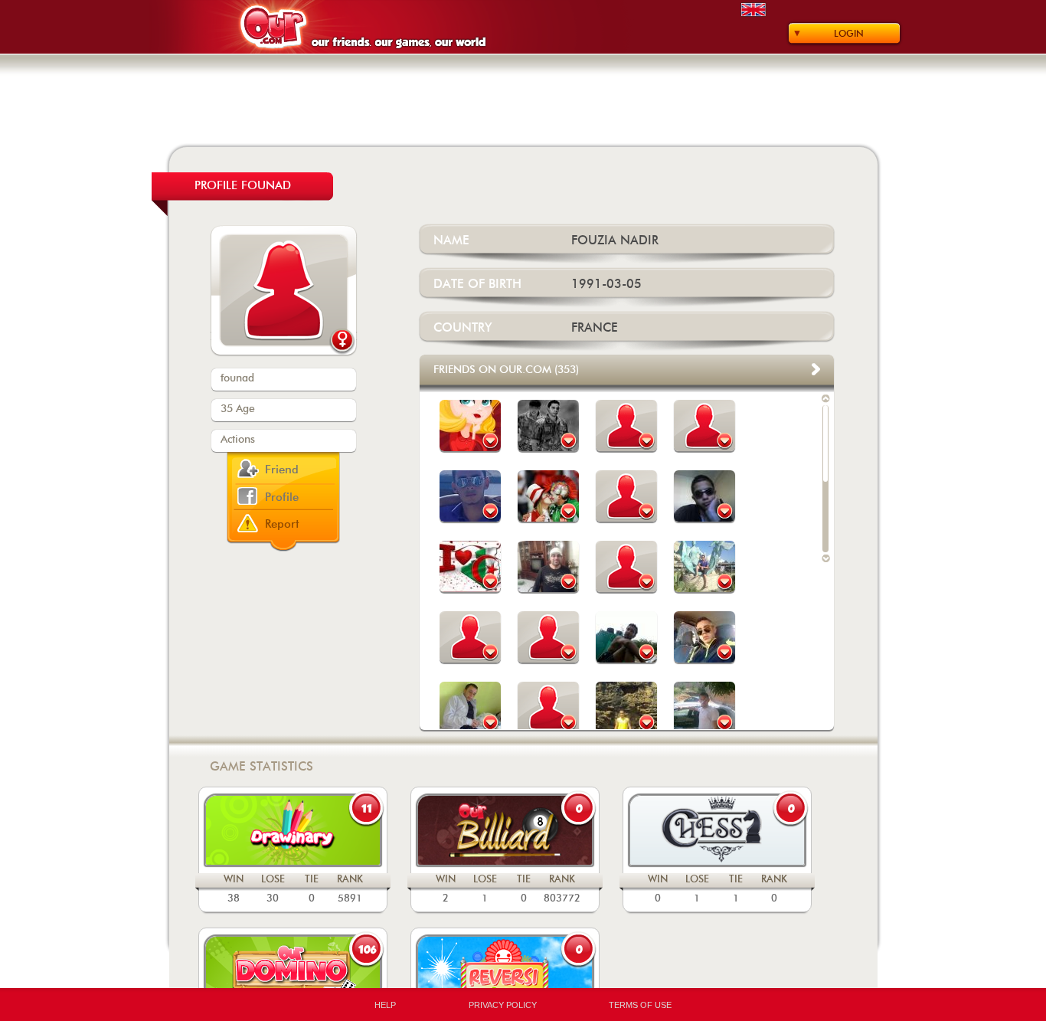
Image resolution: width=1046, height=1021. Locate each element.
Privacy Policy (503, 1005)
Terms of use (640, 1005)
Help (385, 1005)
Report (282, 524)
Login (849, 33)
